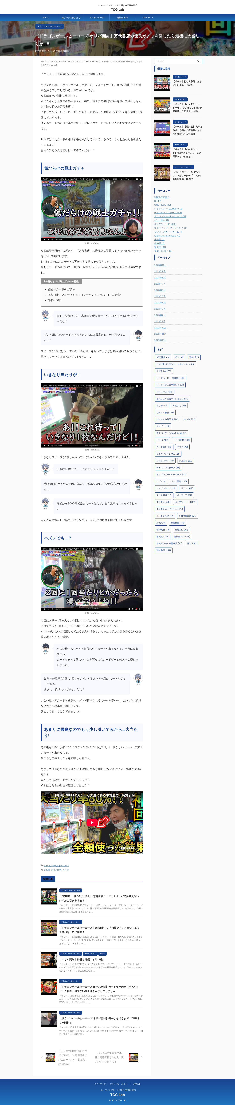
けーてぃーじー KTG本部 (170, 378)
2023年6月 (160, 290)
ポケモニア (184, 495)
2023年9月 (160, 271)
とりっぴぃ (165, 391)
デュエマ (185, 460)
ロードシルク (165, 516)
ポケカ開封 (164, 495)
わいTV (189, 419)
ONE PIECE (147, 17)
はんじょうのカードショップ (172, 398)
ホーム (45, 17)
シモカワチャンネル (168, 453)
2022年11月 (160, 333)
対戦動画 (178, 522)
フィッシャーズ (166, 488)
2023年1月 (159, 321)
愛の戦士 (163, 529)
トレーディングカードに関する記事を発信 (117, 1090)
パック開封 (179, 481)
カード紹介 (164, 447)
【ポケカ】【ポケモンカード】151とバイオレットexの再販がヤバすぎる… (187, 153)
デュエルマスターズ (168, 467)
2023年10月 (160, 265)
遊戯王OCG (122, 17)
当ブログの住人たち (71, 17)
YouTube (95, 243)
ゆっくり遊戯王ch (167, 419)
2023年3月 (160, 308)
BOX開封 (163, 357)
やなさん (179, 405)
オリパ (162, 440)
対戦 (161, 522)
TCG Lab (117, 10)
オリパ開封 (56, 870)
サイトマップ (100, 1084)
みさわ (162, 405)
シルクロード (165, 460)
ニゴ (161, 481)
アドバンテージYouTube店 (172, 433)
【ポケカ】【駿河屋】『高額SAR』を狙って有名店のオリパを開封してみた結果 (187, 130)
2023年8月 (160, 277)
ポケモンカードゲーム (170, 509)
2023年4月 (160, 302)
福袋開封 (181, 529)
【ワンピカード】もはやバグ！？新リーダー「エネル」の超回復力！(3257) (187, 175)
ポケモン (163, 502)
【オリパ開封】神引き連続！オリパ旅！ (82, 959)
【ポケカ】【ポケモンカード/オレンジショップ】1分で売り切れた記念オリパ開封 (187, 108)
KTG (179, 357)
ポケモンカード (96, 17)
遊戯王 (162, 536)
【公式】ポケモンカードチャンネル (176, 364)
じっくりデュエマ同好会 (170, 385)
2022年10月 (160, 340)
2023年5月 (160, 296)
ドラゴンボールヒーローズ (56, 865)
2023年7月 (159, 283)
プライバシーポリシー (119, 1084)
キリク (66, 870)
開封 (191, 543)
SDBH (47, 870)
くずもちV (164, 371)
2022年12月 (160, 327)
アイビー (163, 426)
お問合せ (137, 1084)
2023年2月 (159, 315)
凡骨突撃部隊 (187, 516)
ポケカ (187, 488)
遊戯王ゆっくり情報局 (169, 543)
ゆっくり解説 (165, 412)
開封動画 (164, 550)
